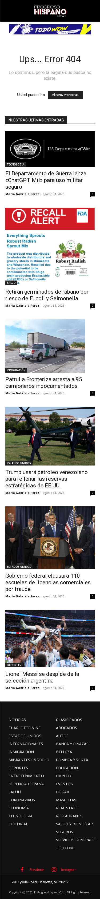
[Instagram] (54, 870)
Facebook (37, 869)
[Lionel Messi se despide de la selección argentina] (50, 638)
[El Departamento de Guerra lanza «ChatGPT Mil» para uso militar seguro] (50, 149)
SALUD (11, 283)
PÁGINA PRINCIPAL (65, 95)
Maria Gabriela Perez (22, 194)
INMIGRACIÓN (16, 370)
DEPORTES (14, 665)
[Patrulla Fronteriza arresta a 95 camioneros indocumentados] (50, 346)
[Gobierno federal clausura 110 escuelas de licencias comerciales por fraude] (50, 537)
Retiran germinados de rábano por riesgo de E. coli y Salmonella (47, 295)
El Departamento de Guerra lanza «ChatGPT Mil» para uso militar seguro (45, 180)
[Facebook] (22, 870)
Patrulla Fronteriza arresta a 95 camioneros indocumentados (43, 382)
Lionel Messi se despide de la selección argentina (42, 677)
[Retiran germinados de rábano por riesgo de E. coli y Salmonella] (50, 246)
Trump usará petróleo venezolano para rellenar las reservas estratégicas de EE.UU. (46, 479)
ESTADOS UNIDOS (19, 463)
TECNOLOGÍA (15, 164)
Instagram (69, 869)
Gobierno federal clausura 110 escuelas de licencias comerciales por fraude (48, 582)
